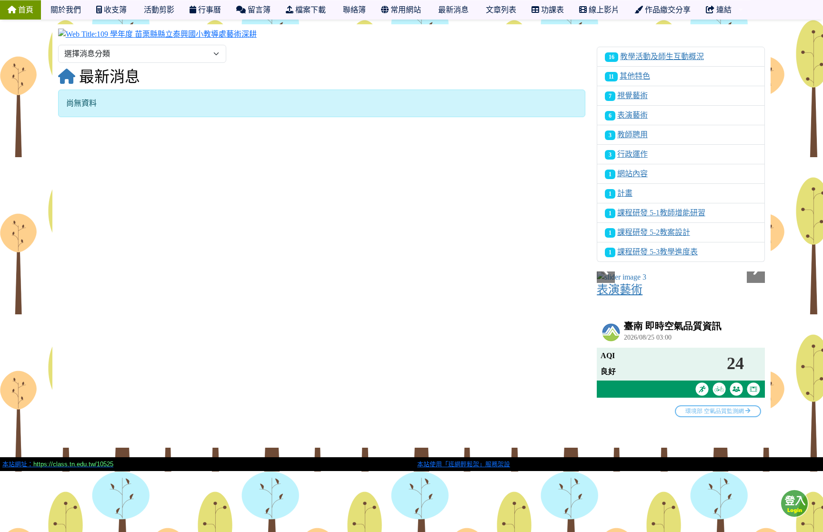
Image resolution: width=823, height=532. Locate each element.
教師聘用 (632, 134)
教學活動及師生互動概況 (662, 56)
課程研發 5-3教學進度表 (657, 252)
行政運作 (632, 154)
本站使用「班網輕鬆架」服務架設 (463, 464)
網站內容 (632, 174)
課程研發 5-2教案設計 (653, 232)
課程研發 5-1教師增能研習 (661, 213)
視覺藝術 (632, 95)
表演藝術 (632, 115)
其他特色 (635, 76)
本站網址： (57, 464)
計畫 (624, 193)
